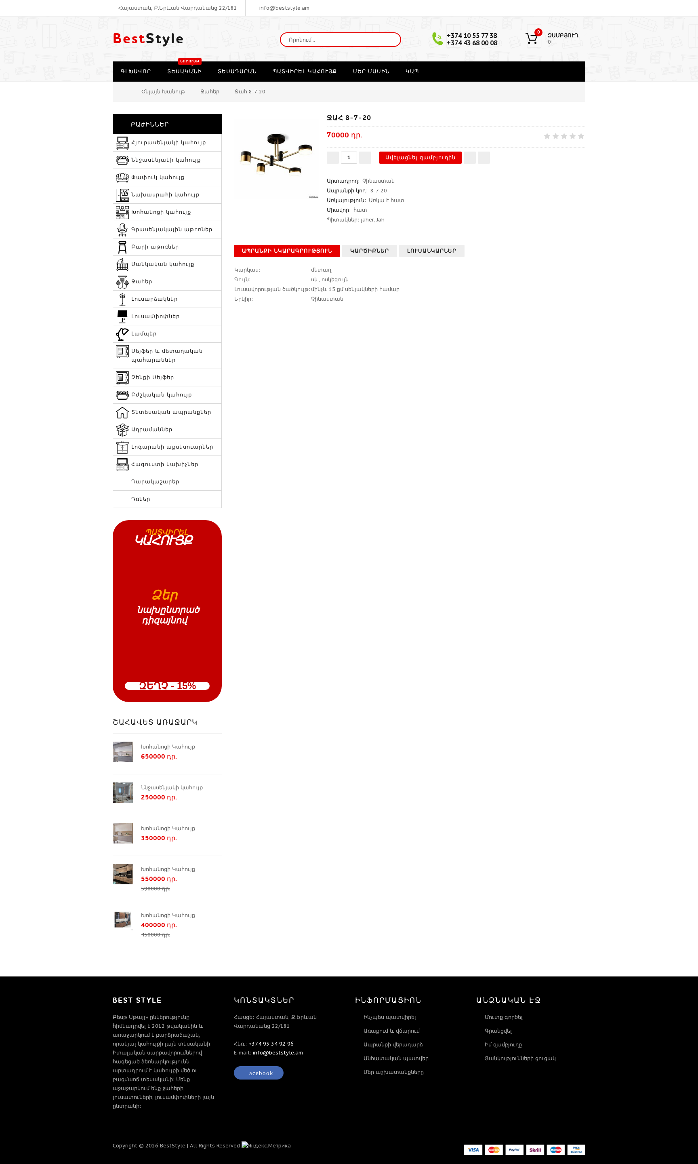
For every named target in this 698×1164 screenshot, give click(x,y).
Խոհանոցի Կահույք (168, 746)
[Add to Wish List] (470, 158)
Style (149, 38)
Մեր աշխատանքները (394, 1072)
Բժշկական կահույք (161, 394)
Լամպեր (144, 333)
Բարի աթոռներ (155, 246)
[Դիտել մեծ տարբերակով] (276, 156)
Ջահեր (209, 91)
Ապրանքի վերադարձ (393, 1044)
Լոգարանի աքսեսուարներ (172, 446)
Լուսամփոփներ (155, 316)
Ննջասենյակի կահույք (166, 159)
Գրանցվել (498, 1030)
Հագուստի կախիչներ (164, 464)
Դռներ (140, 499)
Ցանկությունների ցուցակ (520, 1058)
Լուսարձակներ (154, 298)
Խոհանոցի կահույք (161, 212)
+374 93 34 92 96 (271, 1043)
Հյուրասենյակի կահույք (168, 142)
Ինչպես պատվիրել (390, 1017)
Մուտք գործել (504, 1017)
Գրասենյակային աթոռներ (171, 229)
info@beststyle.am (283, 7)
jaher (367, 219)
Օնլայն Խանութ (163, 91)
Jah (380, 219)
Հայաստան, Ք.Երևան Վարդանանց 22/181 (177, 7)
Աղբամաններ (151, 429)
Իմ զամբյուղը (503, 1044)
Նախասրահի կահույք (165, 194)
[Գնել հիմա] (484, 158)
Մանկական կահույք (162, 264)
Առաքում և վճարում (392, 1030)
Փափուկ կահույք (158, 177)
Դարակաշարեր (155, 481)
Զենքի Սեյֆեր (152, 377)
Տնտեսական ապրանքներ (171, 412)
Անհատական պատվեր (396, 1058)
